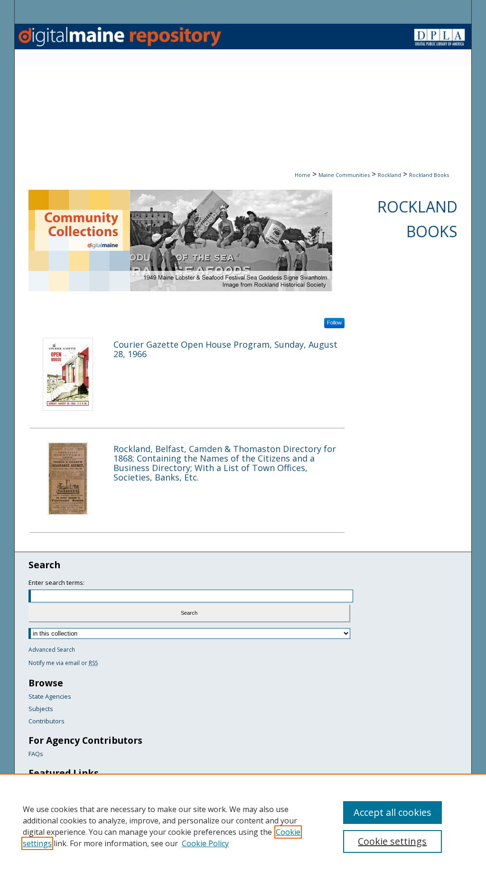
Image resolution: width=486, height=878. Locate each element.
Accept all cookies (392, 812)
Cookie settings (392, 841)
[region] (243, 826)
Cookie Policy (205, 843)
